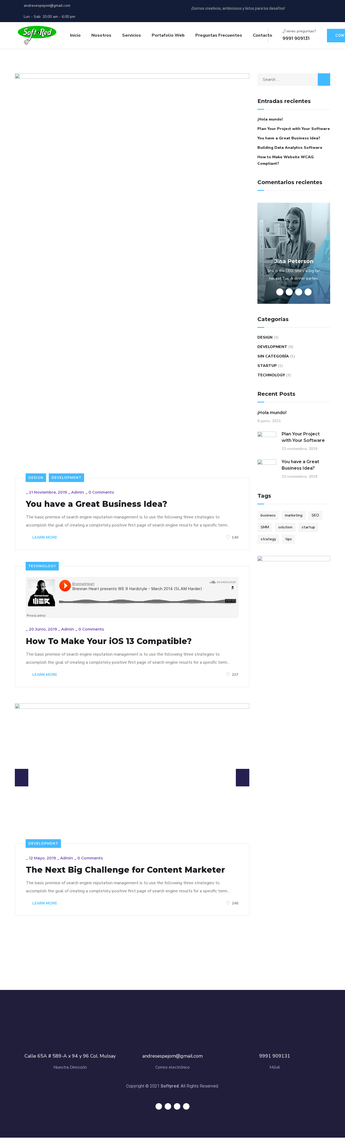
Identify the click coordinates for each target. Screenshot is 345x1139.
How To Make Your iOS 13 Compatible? (109, 641)
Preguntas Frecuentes (218, 35)
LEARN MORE (44, 537)
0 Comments (101, 492)
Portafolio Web (168, 35)
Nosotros (101, 35)
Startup (267, 365)
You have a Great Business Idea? (96, 504)
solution (285, 527)
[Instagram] (325, 10)
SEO (315, 515)
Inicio (75, 35)
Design (35, 478)
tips (288, 539)
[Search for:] (293, 79)
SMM (265, 527)
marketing (293, 515)
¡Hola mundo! (270, 119)
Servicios (131, 35)
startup (308, 527)
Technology (42, 566)
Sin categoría (273, 356)
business (268, 515)
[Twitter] (296, 10)
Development (66, 478)
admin (77, 492)
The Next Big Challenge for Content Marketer (125, 870)
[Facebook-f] (306, 10)
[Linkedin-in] (316, 10)
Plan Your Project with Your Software (293, 128)
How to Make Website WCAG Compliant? (285, 160)
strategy (268, 539)
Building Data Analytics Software (289, 147)
